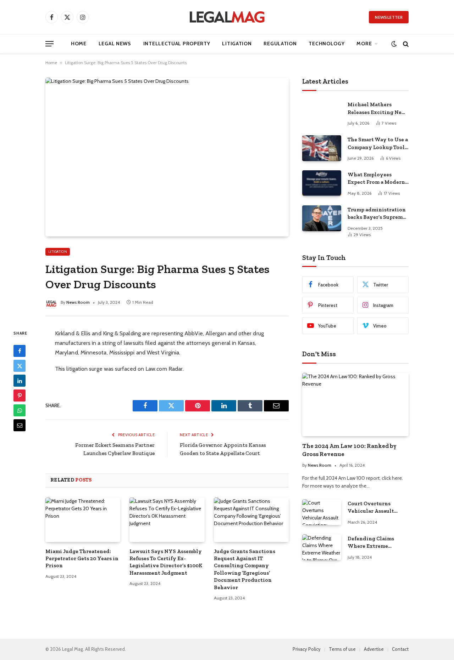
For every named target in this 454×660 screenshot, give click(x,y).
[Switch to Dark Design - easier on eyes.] (393, 44)
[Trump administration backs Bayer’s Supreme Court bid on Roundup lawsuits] (321, 218)
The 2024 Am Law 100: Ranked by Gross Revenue (349, 449)
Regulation (280, 43)
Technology (326, 43)
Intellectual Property (176, 43)
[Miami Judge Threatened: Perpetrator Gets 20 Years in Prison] (82, 519)
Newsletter (389, 17)
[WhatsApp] (19, 410)
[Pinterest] (19, 395)
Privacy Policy (307, 649)
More (364, 43)
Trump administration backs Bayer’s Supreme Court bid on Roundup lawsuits (377, 213)
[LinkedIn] (19, 381)
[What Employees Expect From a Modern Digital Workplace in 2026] (321, 183)
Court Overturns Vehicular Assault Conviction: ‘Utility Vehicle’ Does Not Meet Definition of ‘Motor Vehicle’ (378, 507)
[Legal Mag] (227, 17)
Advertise (374, 649)
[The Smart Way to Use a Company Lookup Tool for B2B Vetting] (321, 148)
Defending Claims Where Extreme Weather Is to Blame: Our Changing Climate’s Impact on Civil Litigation (374, 542)
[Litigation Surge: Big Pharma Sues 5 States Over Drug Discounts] (167, 157)
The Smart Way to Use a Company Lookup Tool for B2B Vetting (378, 143)
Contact (400, 649)
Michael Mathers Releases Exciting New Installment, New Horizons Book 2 (377, 108)
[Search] (405, 44)
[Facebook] (19, 351)
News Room (78, 302)
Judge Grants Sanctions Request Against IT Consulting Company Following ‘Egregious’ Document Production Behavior (244, 569)
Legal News (115, 43)
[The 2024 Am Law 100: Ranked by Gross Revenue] (355, 404)
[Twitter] (19, 366)
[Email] (19, 425)
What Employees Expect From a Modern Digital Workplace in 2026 (376, 178)
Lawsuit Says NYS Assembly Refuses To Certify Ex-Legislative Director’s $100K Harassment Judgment (166, 562)
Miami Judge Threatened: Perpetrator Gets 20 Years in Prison (81, 558)
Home (79, 43)
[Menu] (49, 44)
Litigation (236, 43)
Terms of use (342, 649)
